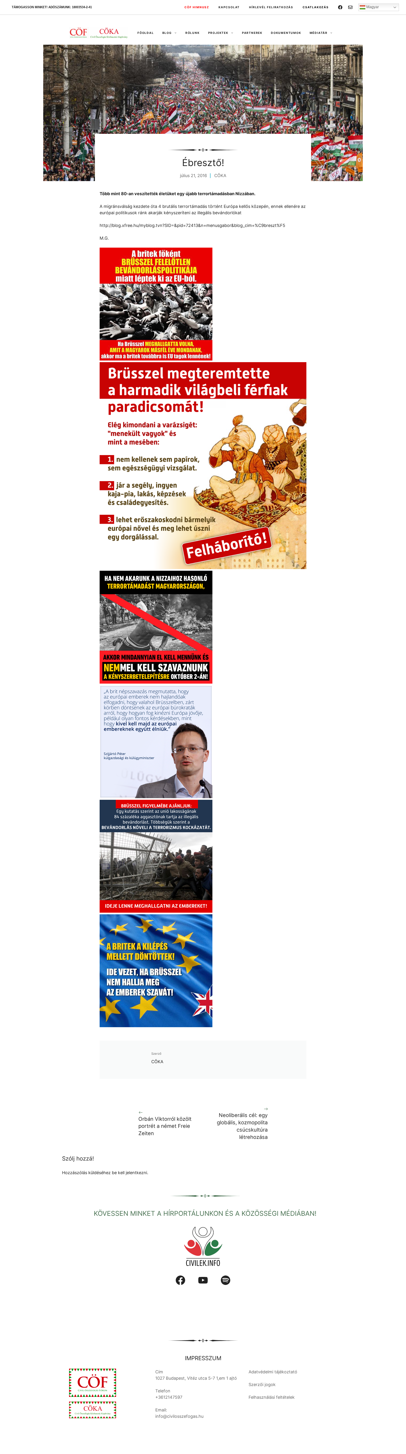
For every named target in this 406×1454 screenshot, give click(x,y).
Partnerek (252, 33)
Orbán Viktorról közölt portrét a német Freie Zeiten (164, 1126)
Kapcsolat (229, 7)
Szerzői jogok (262, 1384)
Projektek (218, 33)
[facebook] (340, 7)
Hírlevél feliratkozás (271, 7)
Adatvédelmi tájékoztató (273, 1371)
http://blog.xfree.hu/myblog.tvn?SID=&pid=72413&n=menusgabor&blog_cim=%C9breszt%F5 (192, 225)
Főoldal (145, 33)
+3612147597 (168, 1397)
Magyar (372, 7)
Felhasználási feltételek (272, 1397)
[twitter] (350, 7)
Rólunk (192, 33)
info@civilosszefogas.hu (179, 1416)
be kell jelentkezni (129, 1172)
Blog (167, 33)
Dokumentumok (286, 33)
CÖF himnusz (196, 7)
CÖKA (220, 175)
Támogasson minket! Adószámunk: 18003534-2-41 (52, 7)
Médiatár (319, 33)
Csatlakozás (316, 7)
